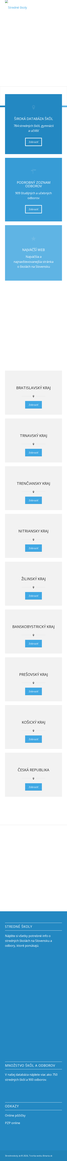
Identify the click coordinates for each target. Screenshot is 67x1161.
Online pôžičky (15, 1115)
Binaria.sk (47, 1155)
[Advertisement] (33, 50)
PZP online (12, 1123)
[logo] (28, 7)
